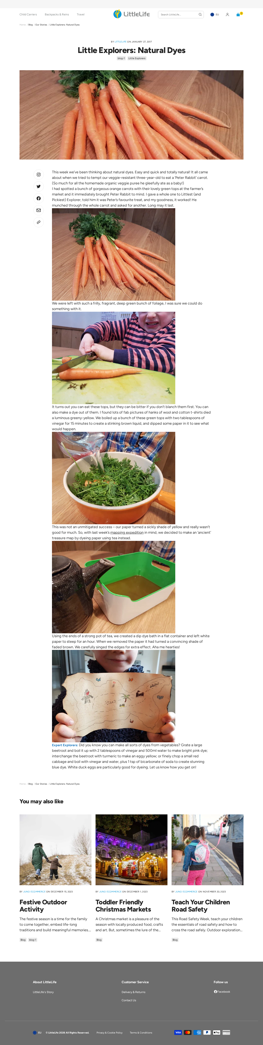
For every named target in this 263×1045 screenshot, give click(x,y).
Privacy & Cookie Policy (109, 1032)
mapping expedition (127, 532)
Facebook (223, 991)
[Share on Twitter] (38, 174)
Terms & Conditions (141, 1032)
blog (30, 24)
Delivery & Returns (133, 992)
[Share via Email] (38, 210)
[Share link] (38, 222)
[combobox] (181, 14)
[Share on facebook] (38, 198)
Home (23, 24)
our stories (41, 24)
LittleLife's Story (43, 992)
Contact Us (129, 1000)
